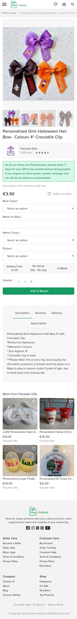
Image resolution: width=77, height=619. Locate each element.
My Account (46, 543)
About (6, 586)
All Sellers (45, 590)
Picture (7, 248)
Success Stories (12, 595)
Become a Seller (12, 543)
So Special (38, 605)
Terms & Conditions (13, 557)
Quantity (7, 280)
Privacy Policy (10, 561)
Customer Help (48, 552)
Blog (5, 590)
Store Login (9, 552)
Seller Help (9, 548)
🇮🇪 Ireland (45, 566)
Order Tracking (48, 548)
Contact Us (9, 581)
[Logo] (18, 4)
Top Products (47, 595)
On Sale (44, 586)
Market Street (55, 605)
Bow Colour (10, 201)
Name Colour (11, 233)
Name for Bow (12, 217)
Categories (46, 581)
